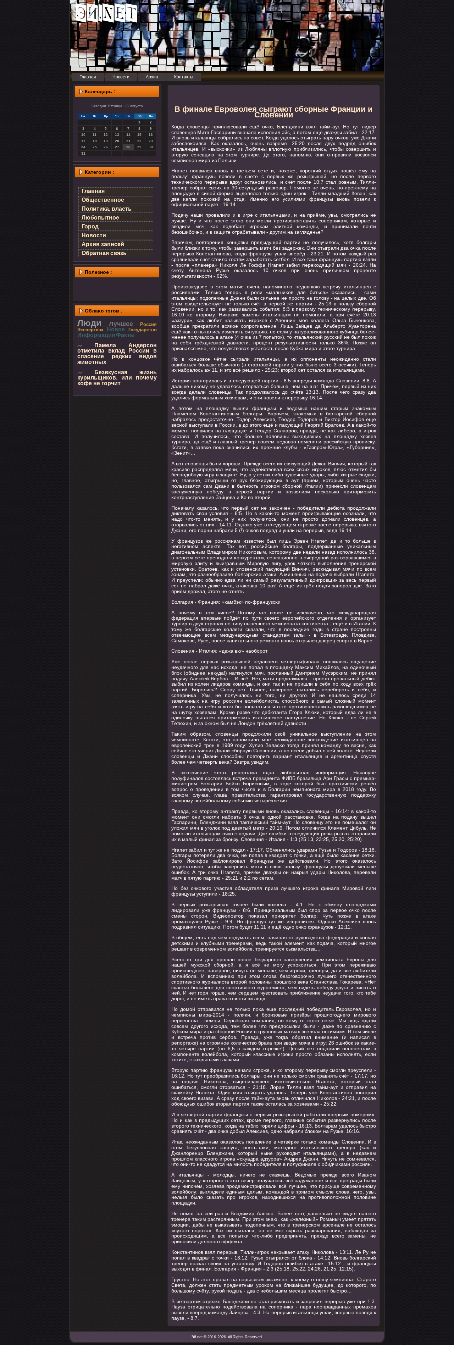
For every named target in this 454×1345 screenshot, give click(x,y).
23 (151, 141)
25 (95, 147)
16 (151, 135)
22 (139, 141)
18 (95, 141)
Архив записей (103, 244)
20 (117, 141)
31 (83, 153)
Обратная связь (104, 253)
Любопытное (100, 218)
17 (83, 141)
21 (128, 141)
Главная (93, 191)
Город (90, 226)
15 (139, 135)
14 (128, 135)
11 (94, 135)
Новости (94, 235)
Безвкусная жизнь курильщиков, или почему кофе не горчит (117, 377)
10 (83, 135)
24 (83, 147)
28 (128, 147)
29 (139, 147)
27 (117, 147)
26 (106, 147)
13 (117, 135)
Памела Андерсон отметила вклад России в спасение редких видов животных (117, 353)
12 (106, 135)
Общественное (103, 200)
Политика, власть (107, 209)
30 (151, 147)
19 (106, 141)
